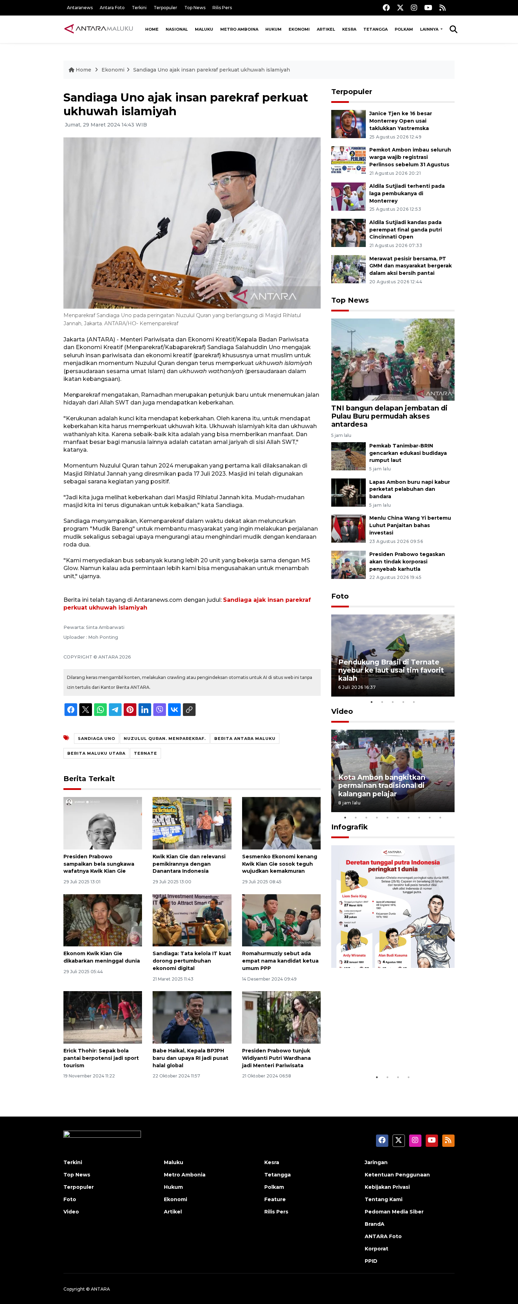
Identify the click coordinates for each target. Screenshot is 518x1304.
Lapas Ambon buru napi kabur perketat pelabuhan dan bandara (409, 489)
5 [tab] (414, 701)
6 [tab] (398, 817)
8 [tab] (419, 817)
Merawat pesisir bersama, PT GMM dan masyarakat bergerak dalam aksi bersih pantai (410, 266)
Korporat (376, 1249)
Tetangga (375, 29)
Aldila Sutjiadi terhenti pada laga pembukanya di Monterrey (407, 193)
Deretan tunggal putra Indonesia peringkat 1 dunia (387, 1048)
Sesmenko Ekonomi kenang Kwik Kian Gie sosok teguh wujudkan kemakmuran (279, 864)
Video (342, 711)
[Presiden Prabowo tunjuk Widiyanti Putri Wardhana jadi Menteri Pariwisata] (281, 1017)
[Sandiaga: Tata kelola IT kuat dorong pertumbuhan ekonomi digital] (192, 919)
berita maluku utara (96, 753)
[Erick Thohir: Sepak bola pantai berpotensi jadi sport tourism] (102, 1017)
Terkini (139, 7)
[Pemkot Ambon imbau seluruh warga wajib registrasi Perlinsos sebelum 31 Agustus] (348, 159)
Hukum (273, 29)
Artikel (326, 29)
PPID (371, 1261)
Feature (275, 1199)
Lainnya (429, 29)
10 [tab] (440, 817)
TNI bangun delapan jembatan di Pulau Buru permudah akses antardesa (389, 416)
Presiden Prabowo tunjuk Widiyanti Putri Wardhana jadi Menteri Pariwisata (276, 1058)
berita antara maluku (245, 738)
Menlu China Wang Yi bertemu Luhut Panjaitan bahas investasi (410, 525)
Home (152, 29)
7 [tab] (408, 817)
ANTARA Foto (383, 1236)
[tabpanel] (393, 655)
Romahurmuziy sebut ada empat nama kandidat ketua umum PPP (280, 960)
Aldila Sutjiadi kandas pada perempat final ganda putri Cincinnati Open (405, 229)
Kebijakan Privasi (387, 1187)
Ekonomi (299, 29)
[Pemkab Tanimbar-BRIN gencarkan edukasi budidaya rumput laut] (348, 455)
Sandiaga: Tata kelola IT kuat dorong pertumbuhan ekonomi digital (192, 960)
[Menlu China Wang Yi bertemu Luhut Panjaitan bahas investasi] (348, 528)
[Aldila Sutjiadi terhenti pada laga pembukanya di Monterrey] (348, 196)
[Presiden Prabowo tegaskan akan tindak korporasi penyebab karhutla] (348, 564)
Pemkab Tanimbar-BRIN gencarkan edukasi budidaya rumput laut (408, 453)
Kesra (349, 29)
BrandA (374, 1224)
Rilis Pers (222, 7)
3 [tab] (392, 701)
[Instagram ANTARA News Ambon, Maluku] (414, 7)
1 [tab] (371, 701)
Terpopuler (165, 7)
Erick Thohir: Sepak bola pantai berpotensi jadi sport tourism (101, 1058)
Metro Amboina (239, 29)
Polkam (404, 29)
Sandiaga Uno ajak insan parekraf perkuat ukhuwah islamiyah (211, 70)
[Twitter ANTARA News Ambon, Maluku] (400, 7)
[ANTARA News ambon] (98, 28)
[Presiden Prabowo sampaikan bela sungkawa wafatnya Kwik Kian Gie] (102, 823)
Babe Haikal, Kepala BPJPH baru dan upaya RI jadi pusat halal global (190, 1058)
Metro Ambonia (184, 1175)
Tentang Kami (383, 1199)
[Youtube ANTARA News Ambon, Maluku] (428, 7)
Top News (194, 7)
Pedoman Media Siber (394, 1212)
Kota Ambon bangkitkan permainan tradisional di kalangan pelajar (381, 785)
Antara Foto (112, 7)
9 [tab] (429, 817)
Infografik (349, 827)
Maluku (204, 29)
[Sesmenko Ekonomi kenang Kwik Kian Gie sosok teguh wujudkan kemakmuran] (281, 823)
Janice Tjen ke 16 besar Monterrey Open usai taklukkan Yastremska (400, 120)
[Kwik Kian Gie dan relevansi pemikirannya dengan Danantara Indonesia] (192, 823)
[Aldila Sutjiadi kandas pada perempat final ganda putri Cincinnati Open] (348, 232)
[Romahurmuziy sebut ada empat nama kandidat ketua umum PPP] (281, 919)
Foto (340, 596)
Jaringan (376, 1162)
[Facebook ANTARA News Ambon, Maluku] (386, 7)
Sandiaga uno (96, 738)
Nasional (177, 29)
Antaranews (80, 7)
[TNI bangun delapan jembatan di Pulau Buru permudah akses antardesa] (393, 359)
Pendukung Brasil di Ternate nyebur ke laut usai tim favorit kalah (391, 670)
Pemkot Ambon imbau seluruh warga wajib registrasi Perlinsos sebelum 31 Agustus (410, 157)
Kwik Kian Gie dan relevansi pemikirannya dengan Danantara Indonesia (189, 864)
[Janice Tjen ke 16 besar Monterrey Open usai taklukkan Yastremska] (348, 123)
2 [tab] (382, 701)
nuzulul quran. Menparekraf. (165, 738)
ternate (145, 753)
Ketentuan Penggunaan (397, 1175)
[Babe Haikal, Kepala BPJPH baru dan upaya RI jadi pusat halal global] (192, 1017)
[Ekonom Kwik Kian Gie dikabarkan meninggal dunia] (102, 919)
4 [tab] (403, 701)
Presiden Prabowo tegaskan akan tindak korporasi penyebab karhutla (407, 561)
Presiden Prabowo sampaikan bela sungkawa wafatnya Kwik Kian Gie (98, 864)
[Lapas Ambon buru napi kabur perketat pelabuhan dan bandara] (348, 492)
